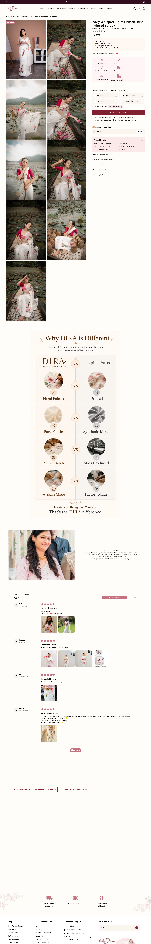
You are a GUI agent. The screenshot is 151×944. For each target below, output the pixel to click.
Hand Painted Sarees (15, 926)
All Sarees (16, 16)
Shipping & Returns (100, 175)
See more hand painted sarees (72, 789)
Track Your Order (42, 940)
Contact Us (40, 936)
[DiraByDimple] (13, 8)
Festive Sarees (13, 943)
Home (8, 16)
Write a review (114, 597)
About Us (39, 926)
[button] (134, 8)
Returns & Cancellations (44, 933)
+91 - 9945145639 (73, 926)
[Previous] (6, 2)
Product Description (100, 155)
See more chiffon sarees (44, 789)
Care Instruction (98, 165)
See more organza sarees (17, 789)
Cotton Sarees (13, 933)
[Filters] (130, 597)
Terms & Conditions (43, 943)
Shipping (39, 929)
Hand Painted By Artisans (102, 160)
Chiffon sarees (13, 936)
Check (139, 131)
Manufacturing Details (101, 170)
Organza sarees (13, 940)
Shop (10, 922)
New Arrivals (12, 929)
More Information (44, 922)
